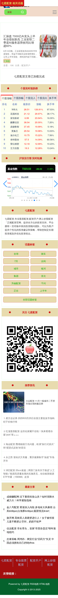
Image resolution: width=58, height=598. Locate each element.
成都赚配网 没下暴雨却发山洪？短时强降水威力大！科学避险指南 (30, 498)
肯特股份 (14, 139)
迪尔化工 (14, 135)
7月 (16, 261)
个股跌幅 (19, 98)
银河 (43, 268)
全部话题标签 (30, 299)
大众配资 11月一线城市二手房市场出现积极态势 (40, 402)
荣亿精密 (14, 143)
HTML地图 (44, 583)
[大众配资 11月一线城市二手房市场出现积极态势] (13, 402)
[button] (5, 183)
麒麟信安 (14, 122)
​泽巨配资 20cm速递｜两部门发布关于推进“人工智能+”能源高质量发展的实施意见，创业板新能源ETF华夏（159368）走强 (29, 473)
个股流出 (42, 98)
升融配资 (16, 283)
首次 (43, 275)
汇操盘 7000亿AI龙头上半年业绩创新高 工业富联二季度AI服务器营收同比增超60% (19, 41)
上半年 (43, 290)
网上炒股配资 (50, 562)
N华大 (15, 109)
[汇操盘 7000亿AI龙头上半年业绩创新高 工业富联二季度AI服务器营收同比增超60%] (48, 45)
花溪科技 (14, 113)
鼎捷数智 (14, 126)
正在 (16, 290)
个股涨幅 (7, 98)
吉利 (43, 261)
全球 (16, 253)
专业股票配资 (21, 562)
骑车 (43, 253)
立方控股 (14, 148)
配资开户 (35, 560)
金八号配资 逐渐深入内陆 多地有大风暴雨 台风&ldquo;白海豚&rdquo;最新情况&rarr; (31, 509)
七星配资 (6, 560)
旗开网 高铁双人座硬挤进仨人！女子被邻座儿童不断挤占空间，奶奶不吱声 (30, 519)
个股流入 (30, 98)
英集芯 (14, 130)
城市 (16, 268)
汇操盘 (7, 61)
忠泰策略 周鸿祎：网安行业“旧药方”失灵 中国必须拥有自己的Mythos (30, 540)
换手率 (52, 98)
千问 (43, 283)
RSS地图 (34, 583)
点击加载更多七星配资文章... (29, 76)
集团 (16, 275)
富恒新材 (14, 118)
